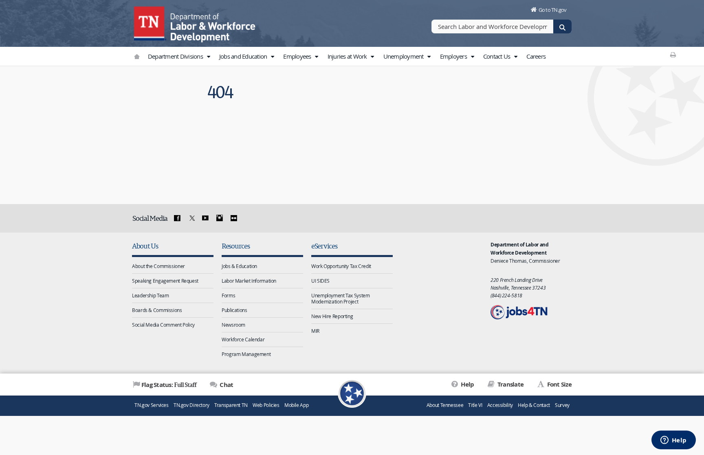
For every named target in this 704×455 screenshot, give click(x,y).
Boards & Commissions (157, 310)
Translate (510, 384)
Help (467, 384)
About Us (145, 246)
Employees (297, 56)
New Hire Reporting (332, 316)
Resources (236, 246)
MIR (315, 331)
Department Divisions (176, 56)
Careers (536, 56)
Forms (228, 295)
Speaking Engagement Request (165, 280)
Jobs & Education (239, 266)
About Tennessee (445, 405)
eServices (324, 246)
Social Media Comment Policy (163, 324)
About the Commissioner (158, 266)
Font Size (559, 384)
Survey (562, 405)
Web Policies (266, 405)
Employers (454, 56)
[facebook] (177, 218)
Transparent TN (231, 405)
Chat (225, 384)
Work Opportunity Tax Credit (341, 266)
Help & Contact (534, 405)
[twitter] (191, 218)
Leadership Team (150, 295)
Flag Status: (168, 384)
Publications (234, 310)
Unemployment (404, 56)
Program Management (246, 354)
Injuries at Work (348, 56)
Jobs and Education (243, 56)
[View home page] (150, 22)
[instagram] (219, 218)
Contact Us (497, 56)
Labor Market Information (249, 280)
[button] (208, 56)
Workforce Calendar (243, 339)
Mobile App (296, 405)
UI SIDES (320, 280)
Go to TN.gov (553, 9)
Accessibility (500, 405)
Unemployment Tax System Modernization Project (340, 298)
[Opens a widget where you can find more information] (673, 441)
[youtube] (205, 218)
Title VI (475, 405)
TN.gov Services (151, 405)
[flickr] (233, 218)
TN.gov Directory (191, 405)
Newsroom (233, 324)
